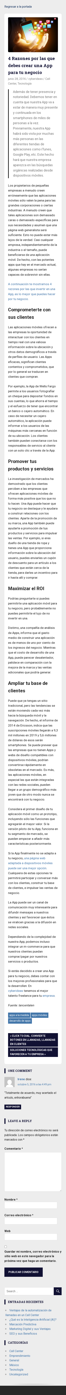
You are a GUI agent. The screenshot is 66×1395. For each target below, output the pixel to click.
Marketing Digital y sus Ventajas (30, 1329)
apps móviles (39, 1015)
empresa (49, 995)
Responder (13, 1106)
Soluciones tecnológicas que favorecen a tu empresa (31, 1051)
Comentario (13, 1148)
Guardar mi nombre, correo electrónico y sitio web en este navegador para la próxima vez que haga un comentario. (32, 1256)
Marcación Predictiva (22, 1324)
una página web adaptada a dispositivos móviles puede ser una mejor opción (30, 863)
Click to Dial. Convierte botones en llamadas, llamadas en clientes (32, 1039)
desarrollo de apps (20, 1020)
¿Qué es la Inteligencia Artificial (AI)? (32, 1319)
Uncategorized (18, 1374)
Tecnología (25, 83)
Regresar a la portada (18, 6)
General (14, 1360)
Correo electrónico (18, 1215)
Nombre (11, 1199)
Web (7, 1231)
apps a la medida (19, 1015)
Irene (21, 1079)
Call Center (16, 1351)
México (14, 1365)
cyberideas (35, 79)
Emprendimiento (19, 1356)
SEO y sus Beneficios (23, 1333)
